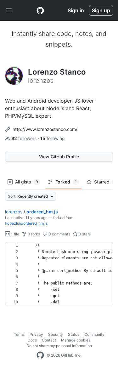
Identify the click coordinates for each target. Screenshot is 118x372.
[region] (59, 273)
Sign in (76, 10)
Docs (32, 340)
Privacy (36, 334)
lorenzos (13, 211)
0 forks (33, 234)
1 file (14, 234)
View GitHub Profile (59, 156)
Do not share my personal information (59, 345)
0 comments (59, 234)
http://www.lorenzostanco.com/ (45, 129)
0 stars (84, 234)
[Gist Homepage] (40, 10)
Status (73, 334)
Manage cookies (75, 340)
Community (94, 334)
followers (24, 138)
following (52, 138)
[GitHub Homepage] (40, 355)
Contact (49, 340)
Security (55, 334)
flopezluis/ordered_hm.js (26, 223)
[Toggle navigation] (9, 10)
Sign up (101, 10)
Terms (19, 334)
